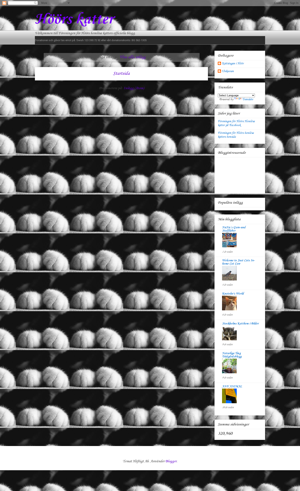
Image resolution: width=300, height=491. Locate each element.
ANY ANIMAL (232, 386)
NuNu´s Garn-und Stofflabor (234, 229)
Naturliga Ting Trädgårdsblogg (231, 354)
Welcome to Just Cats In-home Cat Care (238, 262)
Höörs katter (74, 19)
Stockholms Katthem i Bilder (240, 323)
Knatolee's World (233, 293)
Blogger (171, 461)
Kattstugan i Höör (233, 63)
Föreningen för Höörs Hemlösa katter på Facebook (236, 123)
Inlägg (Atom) (133, 88)
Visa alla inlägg (133, 57)
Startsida (121, 73)
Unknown (228, 71)
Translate (247, 99)
